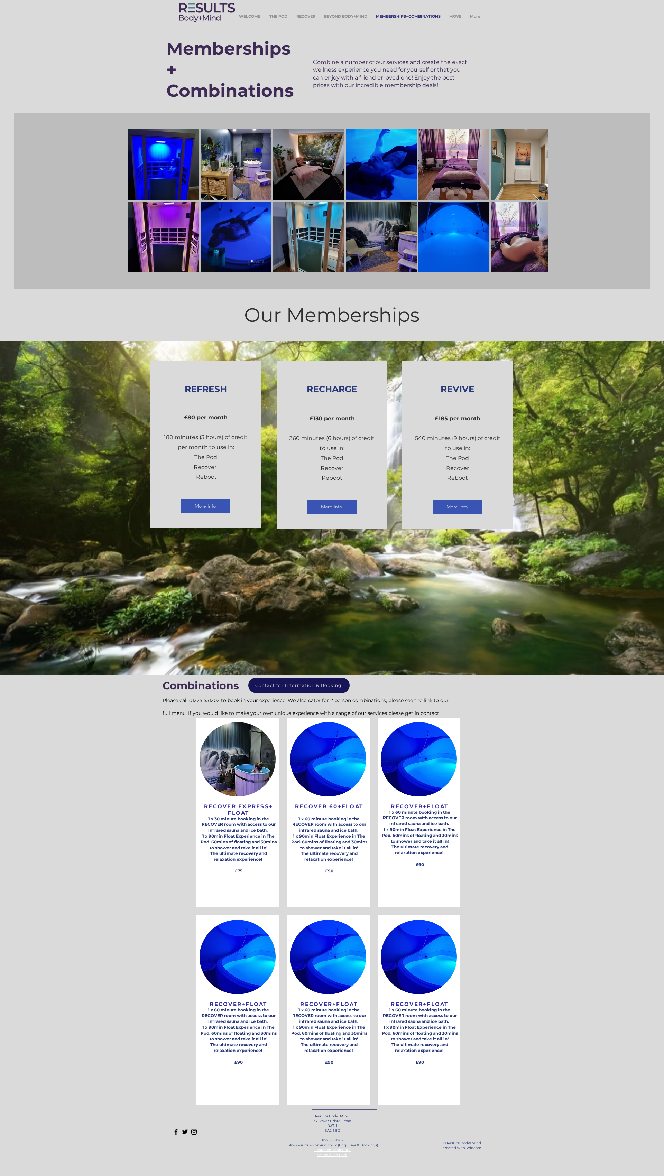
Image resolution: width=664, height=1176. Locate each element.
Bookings (368, 1145)
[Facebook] (176, 1132)
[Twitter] (185, 1132)
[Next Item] (536, 200)
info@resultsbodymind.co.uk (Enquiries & (323, 1145)
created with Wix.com (462, 1148)
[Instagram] (194, 1132)
